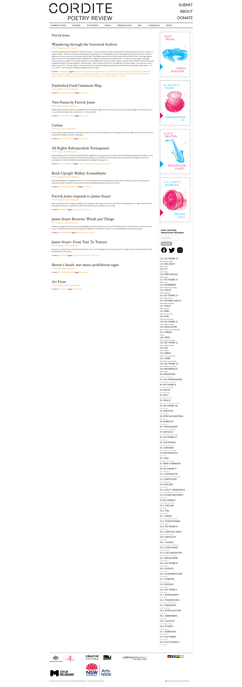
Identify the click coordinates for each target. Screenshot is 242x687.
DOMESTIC (168, 421)
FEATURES (67, 164)
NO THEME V (169, 500)
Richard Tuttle (87, 76)
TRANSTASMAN (172, 521)
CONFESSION (170, 479)
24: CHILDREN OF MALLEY (67, 187)
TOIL (167, 511)
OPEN (167, 337)
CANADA (169, 542)
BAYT (166, 395)
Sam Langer (96, 76)
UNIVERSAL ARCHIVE (65, 93)
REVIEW (76, 25)
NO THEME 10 (171, 364)
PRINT (169, 25)
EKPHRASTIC (171, 474)
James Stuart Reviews (83, 219)
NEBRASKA (170, 632)
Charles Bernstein (113, 71)
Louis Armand (105, 74)
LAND (166, 458)
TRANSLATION (124, 25)
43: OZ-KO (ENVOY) (64, 139)
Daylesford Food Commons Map (76, 85)
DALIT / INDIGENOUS (175, 490)
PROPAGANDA (175, 379)
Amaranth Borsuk (80, 71)
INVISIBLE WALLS (172, 301)
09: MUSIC (62, 289)
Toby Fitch (122, 76)
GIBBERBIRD (171, 616)
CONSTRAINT (171, 548)
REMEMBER (170, 285)
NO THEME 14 (171, 280)
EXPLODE (168, 484)
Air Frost (59, 281)
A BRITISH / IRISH (173, 532)
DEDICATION (170, 327)
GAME (167, 358)
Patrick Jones (76, 76)
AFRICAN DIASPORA (173, 416)
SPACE (167, 290)
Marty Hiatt (124, 74)
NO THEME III (171, 563)
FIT (165, 269)
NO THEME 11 (171, 343)
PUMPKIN (169, 579)
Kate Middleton (86, 74)
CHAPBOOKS (62, 71)
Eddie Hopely (124, 71)
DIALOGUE (169, 264)
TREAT (167, 306)
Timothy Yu (114, 76)
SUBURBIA (168, 448)
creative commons (84, 164)
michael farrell (134, 74)
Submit (186, 5)
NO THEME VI (169, 469)
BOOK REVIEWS (63, 232)
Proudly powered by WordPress (178, 681)
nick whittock (144, 74)
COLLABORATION (173, 553)
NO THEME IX (169, 385)
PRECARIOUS (171, 274)
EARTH (166, 390)
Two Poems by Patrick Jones (73, 102)
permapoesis (106, 164)
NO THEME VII (170, 437)
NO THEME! (170, 637)
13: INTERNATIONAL (65, 272)
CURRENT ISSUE (58, 25)
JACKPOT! (170, 621)
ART (140, 25)
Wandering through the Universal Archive (84, 44)
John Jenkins (56, 74)
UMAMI (168, 516)
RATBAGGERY (172, 595)
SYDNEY (169, 626)
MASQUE (169, 584)
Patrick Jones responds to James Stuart (81, 196)
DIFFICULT (168, 432)
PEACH (166, 400)
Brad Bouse (102, 71)
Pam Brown (67, 76)
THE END (169, 506)
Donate (185, 17)
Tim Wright (105, 76)
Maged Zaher (115, 74)
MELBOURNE (171, 558)
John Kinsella (65, 74)
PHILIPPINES (169, 442)
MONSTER (168, 411)
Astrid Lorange (92, 71)
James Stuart (76, 209)
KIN (166, 348)
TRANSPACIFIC (172, 600)
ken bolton (96, 74)
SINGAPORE (169, 374)
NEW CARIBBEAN (171, 464)
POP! (166, 316)
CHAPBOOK (154, 25)
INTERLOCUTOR (173, 611)
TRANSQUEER (170, 427)
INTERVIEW (92, 25)
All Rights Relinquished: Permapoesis (80, 148)
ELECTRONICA (172, 642)
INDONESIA (170, 605)
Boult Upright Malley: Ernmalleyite (79, 173)
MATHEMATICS (170, 453)
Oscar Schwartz (57, 76)
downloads (76, 255)
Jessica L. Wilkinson (143, 71)
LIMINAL (168, 332)
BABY (167, 311)
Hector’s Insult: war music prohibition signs (85, 264)
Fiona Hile (74, 48)
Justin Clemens (75, 74)
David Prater (74, 245)
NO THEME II (171, 590)
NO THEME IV (171, 526)
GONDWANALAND (174, 574)
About (186, 11)
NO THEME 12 (171, 322)
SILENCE (169, 568)
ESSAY (108, 25)
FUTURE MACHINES (173, 495)
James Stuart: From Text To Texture (79, 242)
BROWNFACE (171, 369)
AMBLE (167, 353)
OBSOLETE (170, 537)
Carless (57, 125)
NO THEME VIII (170, 406)
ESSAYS (61, 164)
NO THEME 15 (171, 259)
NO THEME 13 (171, 295)
